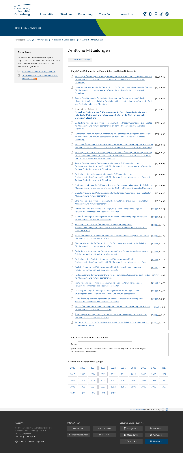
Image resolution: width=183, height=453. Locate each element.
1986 (72, 393)
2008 (153, 374)
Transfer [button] (104, 14)
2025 (82, 368)
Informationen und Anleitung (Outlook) (38, 71)
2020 (133, 368)
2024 (93, 368)
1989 (143, 386)
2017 (163, 368)
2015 (82, 374)
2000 (133, 380)
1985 (82, 393)
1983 (103, 393)
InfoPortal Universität (28, 28)
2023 (103, 368)
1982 (113, 393)
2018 (153, 368)
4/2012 (155, 283)
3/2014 (155, 243)
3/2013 (155, 267)
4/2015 (155, 225)
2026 (72, 368)
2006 (72, 380)
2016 (72, 374)
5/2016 (155, 209)
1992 (113, 386)
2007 (163, 374)
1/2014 (155, 251)
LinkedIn (156, 428)
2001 (123, 380)
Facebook (130, 441)
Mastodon (131, 435)
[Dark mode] (150, 14)
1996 (72, 386)
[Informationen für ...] (161, 14)
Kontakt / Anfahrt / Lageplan (31, 441)
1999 (143, 380)
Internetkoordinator (137, 409)
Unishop (156, 441)
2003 (103, 380)
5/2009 (155, 322)
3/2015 (155, 235)
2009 (143, 374)
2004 (93, 380)
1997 (163, 380)
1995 (82, 386)
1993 (103, 386)
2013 (103, 374)
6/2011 (155, 291)
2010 (133, 374)
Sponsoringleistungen (78, 434)
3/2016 (155, 217)
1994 (93, 386)
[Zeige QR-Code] (166, 409)
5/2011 (155, 299)
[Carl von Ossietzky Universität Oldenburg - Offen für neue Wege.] (22, 9)
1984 (93, 393)
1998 (153, 380)
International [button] (126, 14)
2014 (93, 374)
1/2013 (156, 275)
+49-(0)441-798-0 (27, 436)
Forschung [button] (85, 14)
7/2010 (155, 315)
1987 (163, 386)
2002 (113, 380)
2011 (123, 374)
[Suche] (156, 14)
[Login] (167, 14)
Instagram (131, 428)
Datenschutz (78, 428)
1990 (133, 386)
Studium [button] (66, 14)
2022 (113, 368)
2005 (82, 380)
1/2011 (157, 307)
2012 (113, 374)
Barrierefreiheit (104, 428)
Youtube (156, 435)
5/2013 (155, 259)
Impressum (104, 434)
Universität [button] (46, 14)
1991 (123, 386)
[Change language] (144, 14)
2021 (123, 368)
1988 (153, 386)
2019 (143, 368)
